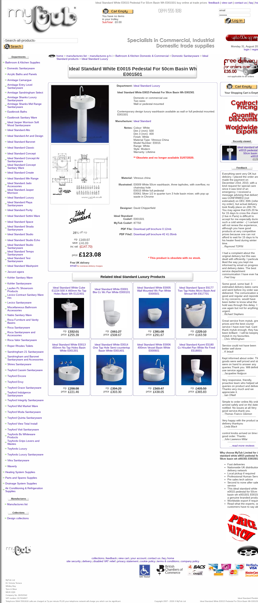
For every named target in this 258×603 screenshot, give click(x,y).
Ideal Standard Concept (21, 153)
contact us (241, 2)
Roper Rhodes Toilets (20, 345)
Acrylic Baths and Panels (22, 74)
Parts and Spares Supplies (21, 477)
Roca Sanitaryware (18, 327)
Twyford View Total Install (22, 423)
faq (251, 2)
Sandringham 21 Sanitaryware (25, 351)
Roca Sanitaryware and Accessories (21, 334)
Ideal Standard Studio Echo (23, 240)
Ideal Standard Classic (20, 147)
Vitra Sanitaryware (18, 460)
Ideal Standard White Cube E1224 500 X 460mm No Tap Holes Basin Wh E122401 (69, 290)
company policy (190, 561)
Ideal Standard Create (20, 172)
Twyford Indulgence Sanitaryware (19, 394)
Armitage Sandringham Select (25, 92)
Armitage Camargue (19, 80)
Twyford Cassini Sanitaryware (25, 370)
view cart (227, 2)
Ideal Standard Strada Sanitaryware (20, 228)
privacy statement (127, 561)
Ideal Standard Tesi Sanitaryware (18, 260)
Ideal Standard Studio (20, 234)
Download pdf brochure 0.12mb (152, 228)
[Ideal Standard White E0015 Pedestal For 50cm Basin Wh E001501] (80, 141)
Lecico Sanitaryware (19, 302)
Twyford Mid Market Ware (22, 406)
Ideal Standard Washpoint (22, 265)
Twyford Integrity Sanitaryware (25, 400)
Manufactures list (17, 504)
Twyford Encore (16, 375)
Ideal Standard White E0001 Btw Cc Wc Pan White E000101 (111, 291)
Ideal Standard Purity (19, 210)
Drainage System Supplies (21, 483)
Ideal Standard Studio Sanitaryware (20, 246)
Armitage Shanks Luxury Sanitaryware (22, 99)
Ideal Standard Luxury (20, 197)
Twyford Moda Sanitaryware (24, 411)
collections (98, 558)
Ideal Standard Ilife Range (23, 178)
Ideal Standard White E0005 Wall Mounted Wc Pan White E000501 (154, 290)
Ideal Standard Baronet (21, 141)
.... (241, 445)
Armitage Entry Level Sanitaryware (19, 86)
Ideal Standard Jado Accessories (19, 185)
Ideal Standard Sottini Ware (23, 215)
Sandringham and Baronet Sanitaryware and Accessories (25, 358)
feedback (214, 2)
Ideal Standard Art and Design (25, 135)
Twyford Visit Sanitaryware (23, 429)
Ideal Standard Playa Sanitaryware (19, 204)
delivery (87, 561)
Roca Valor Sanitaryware (22, 340)
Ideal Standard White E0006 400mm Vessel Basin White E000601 (154, 347)
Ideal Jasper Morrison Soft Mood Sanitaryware (23, 124)
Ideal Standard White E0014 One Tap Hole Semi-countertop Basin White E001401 (111, 347)
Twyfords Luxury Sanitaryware (25, 454)
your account (138, 558)
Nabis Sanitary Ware (19, 315)
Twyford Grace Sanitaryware (24, 387)
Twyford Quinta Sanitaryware (24, 417)
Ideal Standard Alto (18, 129)
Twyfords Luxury (17, 448)
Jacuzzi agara (15, 271)
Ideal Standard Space (20, 221)
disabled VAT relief (104, 561)
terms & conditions (168, 561)
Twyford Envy (15, 381)
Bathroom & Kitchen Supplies (22, 62)
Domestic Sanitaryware (21, 68)
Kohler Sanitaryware (19, 283)
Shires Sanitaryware (19, 364)
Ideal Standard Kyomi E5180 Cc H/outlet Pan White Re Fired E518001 (196, 347)
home (170, 558)
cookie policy (147, 561)
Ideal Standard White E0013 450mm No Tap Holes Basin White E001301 (69, 347)
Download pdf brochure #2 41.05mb (155, 234)
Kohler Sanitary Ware (20, 277)
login (247, 49)
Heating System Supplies (20, 472)
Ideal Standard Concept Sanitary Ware (21, 166)
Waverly (12, 466)
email (73, 265)
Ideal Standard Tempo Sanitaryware (20, 253)
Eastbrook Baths (17, 111)
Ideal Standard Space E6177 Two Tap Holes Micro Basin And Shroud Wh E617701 (196, 290)
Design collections (18, 518)
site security (73, 561)
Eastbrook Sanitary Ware (22, 117)
